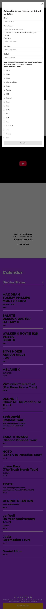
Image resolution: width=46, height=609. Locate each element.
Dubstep (9, 98)
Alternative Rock (11, 82)
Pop (7, 106)
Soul (7, 122)
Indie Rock (9, 126)
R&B (7, 118)
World (8, 114)
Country (8, 134)
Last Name (7, 46)
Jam (7, 130)
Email (5, 18)
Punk (8, 70)
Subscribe (23, 143)
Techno (8, 90)
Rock (8, 78)
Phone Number (8, 26)
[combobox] (6, 29)
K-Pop (8, 110)
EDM (8, 94)
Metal (8, 74)
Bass (8, 102)
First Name (7, 38)
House (8, 86)
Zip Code (6, 54)
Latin (7, 138)
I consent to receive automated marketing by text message (20, 33)
